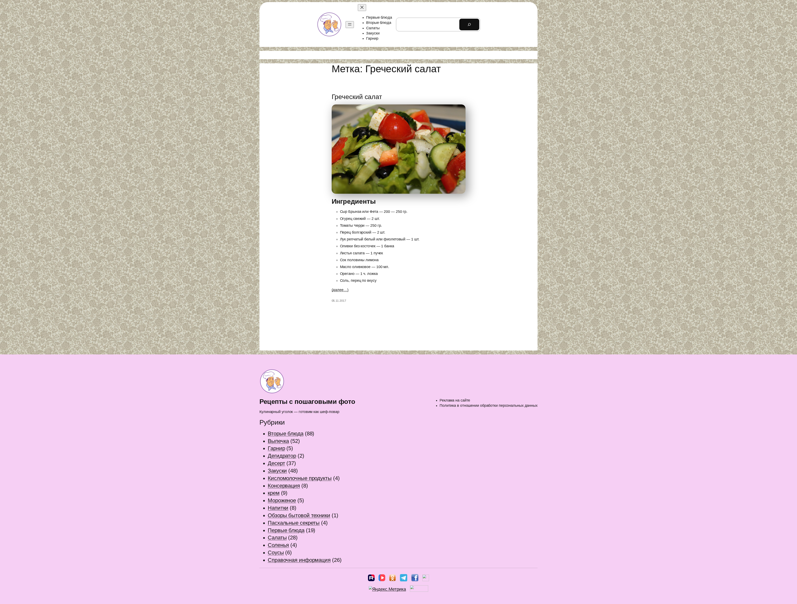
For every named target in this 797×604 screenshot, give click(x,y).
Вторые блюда (285, 433)
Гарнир (276, 448)
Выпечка (278, 441)
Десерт (276, 463)
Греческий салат (357, 96)
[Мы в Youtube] (425, 579)
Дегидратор (282, 456)
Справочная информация (299, 560)
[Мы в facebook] (414, 578)
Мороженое (282, 500)
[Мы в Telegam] (403, 578)
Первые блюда (286, 530)
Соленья (278, 545)
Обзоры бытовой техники (299, 515)
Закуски (277, 471)
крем (274, 493)
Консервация (284, 486)
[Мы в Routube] (371, 579)
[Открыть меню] (350, 24)
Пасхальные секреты (294, 523)
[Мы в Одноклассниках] (392, 578)
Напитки (278, 508)
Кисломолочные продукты (300, 478)
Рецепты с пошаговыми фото (307, 401)
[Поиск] (469, 24)
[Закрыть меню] (362, 7)
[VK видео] (382, 578)
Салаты (277, 537)
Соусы (276, 552)
